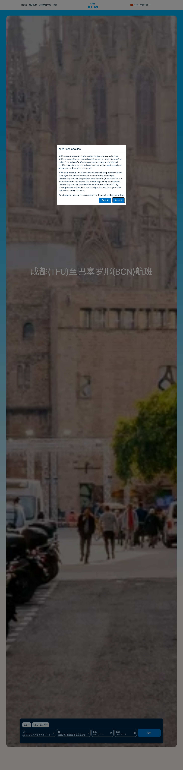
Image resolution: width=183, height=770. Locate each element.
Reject (105, 200)
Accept (118, 200)
